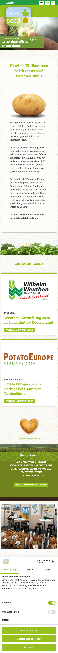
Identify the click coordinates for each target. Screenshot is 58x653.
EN (47, 2)
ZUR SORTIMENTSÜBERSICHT (31, 484)
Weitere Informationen (19, 329)
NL (53, 2)
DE (41, 2)
